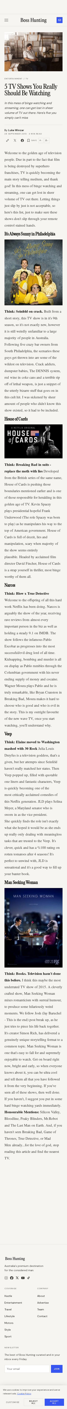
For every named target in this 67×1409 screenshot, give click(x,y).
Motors (8, 1323)
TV (27, 78)
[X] (17, 1277)
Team (40, 1309)
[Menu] (6, 20)
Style (7, 1329)
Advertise (43, 1302)
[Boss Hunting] (34, 20)
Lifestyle (9, 1316)
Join (57, 1369)
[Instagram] (6, 1278)
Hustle (8, 1296)
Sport (8, 1336)
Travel (8, 1309)
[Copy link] (7, 140)
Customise (12, 1402)
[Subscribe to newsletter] (60, 20)
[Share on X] (15, 140)
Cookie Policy (24, 1393)
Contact (42, 1316)
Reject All (33, 1402)
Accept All (54, 1402)
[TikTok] (28, 1277)
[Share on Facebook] (22, 140)
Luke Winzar (16, 130)
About (41, 1296)
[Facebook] (11, 1278)
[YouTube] (23, 1278)
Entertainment (13, 78)
